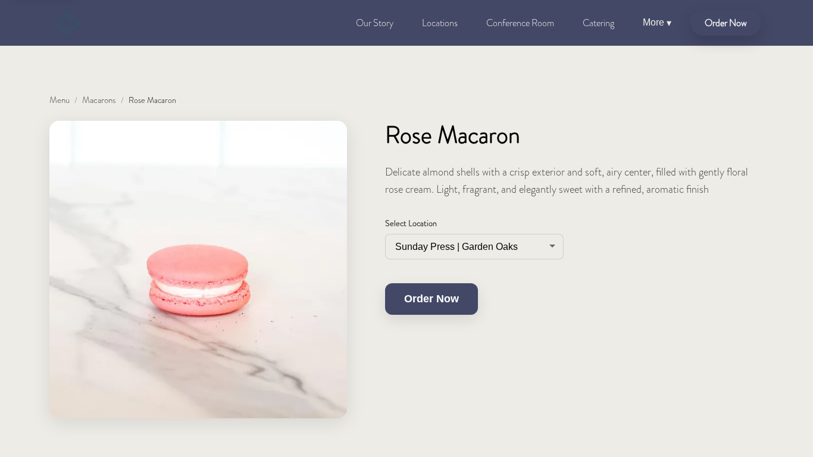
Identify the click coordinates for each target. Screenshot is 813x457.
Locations (440, 23)
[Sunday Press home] (67, 22)
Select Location (411, 223)
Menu (59, 100)
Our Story (374, 23)
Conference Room (520, 23)
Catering (598, 23)
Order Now (726, 23)
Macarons (99, 100)
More (657, 22)
